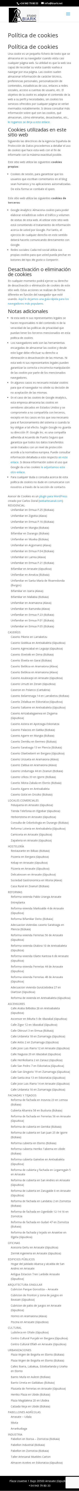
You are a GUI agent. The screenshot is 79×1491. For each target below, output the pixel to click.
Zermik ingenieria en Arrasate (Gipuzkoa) (36, 1253)
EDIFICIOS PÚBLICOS (21, 1259)
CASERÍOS (14, 632)
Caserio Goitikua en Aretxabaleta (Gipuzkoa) (38, 643)
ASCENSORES (16, 1004)
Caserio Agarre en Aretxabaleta (30, 789)
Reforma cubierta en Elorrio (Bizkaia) (33, 1143)
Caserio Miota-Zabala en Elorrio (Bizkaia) (36, 783)
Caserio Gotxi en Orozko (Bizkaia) (32, 794)
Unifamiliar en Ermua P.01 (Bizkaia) (32, 620)
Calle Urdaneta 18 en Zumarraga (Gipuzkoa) (38, 1036)
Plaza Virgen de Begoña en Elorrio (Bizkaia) (37, 1354)
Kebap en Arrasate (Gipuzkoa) (29, 862)
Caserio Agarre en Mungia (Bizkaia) (32, 735)
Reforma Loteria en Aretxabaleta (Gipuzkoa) (38, 828)
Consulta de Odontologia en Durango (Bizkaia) (40, 822)
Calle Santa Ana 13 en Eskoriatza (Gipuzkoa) (38, 1077)
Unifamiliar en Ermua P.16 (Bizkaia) (32, 521)
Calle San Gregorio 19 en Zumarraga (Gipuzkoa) (40, 1072)
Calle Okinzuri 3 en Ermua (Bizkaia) (32, 1030)
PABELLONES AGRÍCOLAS (24, 1412)
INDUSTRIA (15, 1434)
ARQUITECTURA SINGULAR (25, 1284)
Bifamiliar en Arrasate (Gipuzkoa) (31, 569)
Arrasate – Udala (21, 1416)
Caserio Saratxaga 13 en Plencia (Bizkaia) (36, 747)
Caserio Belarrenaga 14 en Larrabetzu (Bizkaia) (40, 696)
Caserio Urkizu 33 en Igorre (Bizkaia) (33, 777)
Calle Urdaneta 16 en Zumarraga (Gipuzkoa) (38, 1089)
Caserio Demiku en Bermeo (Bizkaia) (34, 741)
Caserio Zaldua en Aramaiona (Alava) (34, 765)
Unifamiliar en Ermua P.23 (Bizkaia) (32, 614)
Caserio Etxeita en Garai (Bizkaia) (31, 660)
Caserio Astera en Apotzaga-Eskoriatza (35, 724)
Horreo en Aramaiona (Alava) (29, 1316)
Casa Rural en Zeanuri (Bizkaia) (30, 886)
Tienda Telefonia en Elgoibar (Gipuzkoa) (35, 811)
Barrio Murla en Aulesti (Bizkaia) (30, 1377)
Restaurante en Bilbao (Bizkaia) (30, 851)
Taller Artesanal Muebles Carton (31, 1456)
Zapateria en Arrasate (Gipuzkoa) (31, 840)
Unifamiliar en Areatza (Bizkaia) (30, 574)
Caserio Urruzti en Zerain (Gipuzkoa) (33, 684)
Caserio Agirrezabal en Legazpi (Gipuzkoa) (37, 648)
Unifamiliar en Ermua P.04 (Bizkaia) (32, 551)
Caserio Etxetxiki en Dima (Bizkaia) (32, 654)
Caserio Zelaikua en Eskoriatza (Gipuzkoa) (37, 702)
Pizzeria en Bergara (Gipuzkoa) (30, 856)
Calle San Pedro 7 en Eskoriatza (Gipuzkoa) (37, 1066)
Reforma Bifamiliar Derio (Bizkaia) (32, 919)
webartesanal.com (50, 501)
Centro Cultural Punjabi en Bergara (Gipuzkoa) (39, 1338)
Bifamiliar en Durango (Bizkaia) (30, 533)
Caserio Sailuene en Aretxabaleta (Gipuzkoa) (38, 707)
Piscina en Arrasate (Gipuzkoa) (30, 1322)
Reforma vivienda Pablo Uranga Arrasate (36, 896)
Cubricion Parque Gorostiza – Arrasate (34, 1289)
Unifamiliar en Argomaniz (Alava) (31, 545)
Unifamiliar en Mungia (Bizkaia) (30, 527)
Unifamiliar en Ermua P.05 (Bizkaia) (32, 626)
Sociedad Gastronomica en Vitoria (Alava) (36, 880)
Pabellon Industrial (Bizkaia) (28, 1445)
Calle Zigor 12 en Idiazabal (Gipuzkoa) (34, 1024)
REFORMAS (15, 892)
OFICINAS (14, 1243)
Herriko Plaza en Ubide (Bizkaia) (30, 1394)
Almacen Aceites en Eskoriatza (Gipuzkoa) (37, 1462)
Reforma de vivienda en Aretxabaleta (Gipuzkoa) (41, 998)
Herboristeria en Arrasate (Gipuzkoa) (33, 817)
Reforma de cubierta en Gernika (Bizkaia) (36, 1126)
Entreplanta (18, 902)
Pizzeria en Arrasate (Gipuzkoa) (30, 868)
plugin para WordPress (53, 496)
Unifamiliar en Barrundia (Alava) (30, 609)
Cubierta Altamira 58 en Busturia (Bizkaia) (36, 1110)
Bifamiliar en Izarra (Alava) (27, 591)
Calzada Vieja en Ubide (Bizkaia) (30, 1406)
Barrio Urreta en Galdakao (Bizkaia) (33, 1382)
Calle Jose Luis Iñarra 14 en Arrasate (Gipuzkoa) (40, 1083)
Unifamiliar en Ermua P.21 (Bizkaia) (32, 563)
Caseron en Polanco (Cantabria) (30, 690)
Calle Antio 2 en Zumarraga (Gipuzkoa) (35, 1042)
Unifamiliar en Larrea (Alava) (28, 557)
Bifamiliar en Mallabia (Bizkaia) (30, 597)
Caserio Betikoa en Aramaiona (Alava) (34, 666)
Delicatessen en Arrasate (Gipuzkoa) (33, 874)
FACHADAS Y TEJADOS (22, 1095)
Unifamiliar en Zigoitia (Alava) (29, 516)
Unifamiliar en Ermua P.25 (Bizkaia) (32, 510)
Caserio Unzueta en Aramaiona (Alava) (35, 759)
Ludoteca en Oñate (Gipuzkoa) (30, 1332)
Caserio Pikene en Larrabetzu (29, 637)
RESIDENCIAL (16, 505)
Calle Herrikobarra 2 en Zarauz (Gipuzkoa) (37, 1060)
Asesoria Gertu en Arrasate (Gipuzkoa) (34, 1247)
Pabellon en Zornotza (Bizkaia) (30, 1451)
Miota (14, 1422)
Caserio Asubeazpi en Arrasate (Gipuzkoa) (37, 678)
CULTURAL (15, 1328)
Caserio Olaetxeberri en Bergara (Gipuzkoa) (38, 753)
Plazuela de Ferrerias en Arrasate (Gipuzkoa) (38, 1388)
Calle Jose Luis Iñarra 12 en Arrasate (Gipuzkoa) (40, 1048)
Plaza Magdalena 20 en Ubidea (30, 1400)
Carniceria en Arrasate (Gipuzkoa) (31, 834)
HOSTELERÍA (16, 846)
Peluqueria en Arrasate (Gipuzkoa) (32, 805)
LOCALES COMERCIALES (23, 800)
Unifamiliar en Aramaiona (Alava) (31, 603)
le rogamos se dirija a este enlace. (29, 122)
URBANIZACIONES (19, 1350)
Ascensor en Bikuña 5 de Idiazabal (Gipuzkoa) (39, 1019)
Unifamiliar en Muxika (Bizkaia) (30, 539)
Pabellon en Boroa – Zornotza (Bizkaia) (35, 1439)
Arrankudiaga (19, 1428)
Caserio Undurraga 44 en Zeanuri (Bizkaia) (37, 771)
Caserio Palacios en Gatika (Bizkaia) (33, 730)
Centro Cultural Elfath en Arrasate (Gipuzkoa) (38, 1344)
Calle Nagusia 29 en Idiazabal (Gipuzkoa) (36, 1054)
